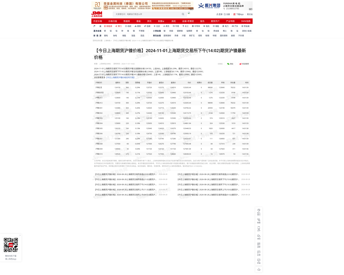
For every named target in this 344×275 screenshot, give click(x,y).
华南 (176, 26)
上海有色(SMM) (105, 64)
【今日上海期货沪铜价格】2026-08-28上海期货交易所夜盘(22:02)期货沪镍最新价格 (208, 174)
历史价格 (97, 21)
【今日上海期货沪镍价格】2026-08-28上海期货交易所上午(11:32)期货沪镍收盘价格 (125, 189)
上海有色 (107, 40)
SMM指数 (246, 21)
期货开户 (215, 21)
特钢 (214, 35)
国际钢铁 (223, 35)
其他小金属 (247, 30)
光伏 (157, 26)
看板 (138, 21)
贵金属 (245, 26)
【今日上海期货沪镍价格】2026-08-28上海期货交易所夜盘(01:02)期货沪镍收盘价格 (208, 195)
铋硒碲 (189, 30)
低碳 (147, 26)
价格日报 (112, 21)
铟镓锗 (180, 30)
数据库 (126, 21)
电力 (225, 26)
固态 (142, 35)
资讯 (149, 21)
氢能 (133, 35)
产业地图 (230, 21)
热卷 (176, 35)
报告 (202, 21)
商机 (173, 21)
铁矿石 (192, 35)
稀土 (225, 30)
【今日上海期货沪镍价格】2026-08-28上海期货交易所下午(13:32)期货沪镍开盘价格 (208, 184)
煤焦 (200, 35)
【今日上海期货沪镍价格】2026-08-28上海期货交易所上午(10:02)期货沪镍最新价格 (208, 189)
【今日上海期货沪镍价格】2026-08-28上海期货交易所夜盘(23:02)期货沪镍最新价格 (125, 174)
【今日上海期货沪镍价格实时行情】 (120, 77)
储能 (216, 26)
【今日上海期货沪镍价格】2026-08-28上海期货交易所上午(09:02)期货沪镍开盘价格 (125, 195)
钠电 (115, 35)
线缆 (128, 26)
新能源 (108, 26)
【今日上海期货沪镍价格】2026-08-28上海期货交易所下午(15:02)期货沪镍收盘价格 (208, 179)
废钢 (233, 35)
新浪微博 (245, 64)
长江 (185, 26)
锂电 (106, 35)
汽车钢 (241, 35)
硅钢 (207, 35)
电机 (206, 26)
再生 (166, 26)
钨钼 (171, 30)
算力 (118, 26)
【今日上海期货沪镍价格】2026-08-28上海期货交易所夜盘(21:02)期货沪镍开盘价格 (125, 179)
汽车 (235, 26)
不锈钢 (141, 30)
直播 (160, 21)
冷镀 (184, 35)
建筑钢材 (167, 35)
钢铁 (138, 26)
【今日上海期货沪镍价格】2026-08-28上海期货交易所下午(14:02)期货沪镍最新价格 (125, 184)
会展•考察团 (188, 21)
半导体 (196, 26)
